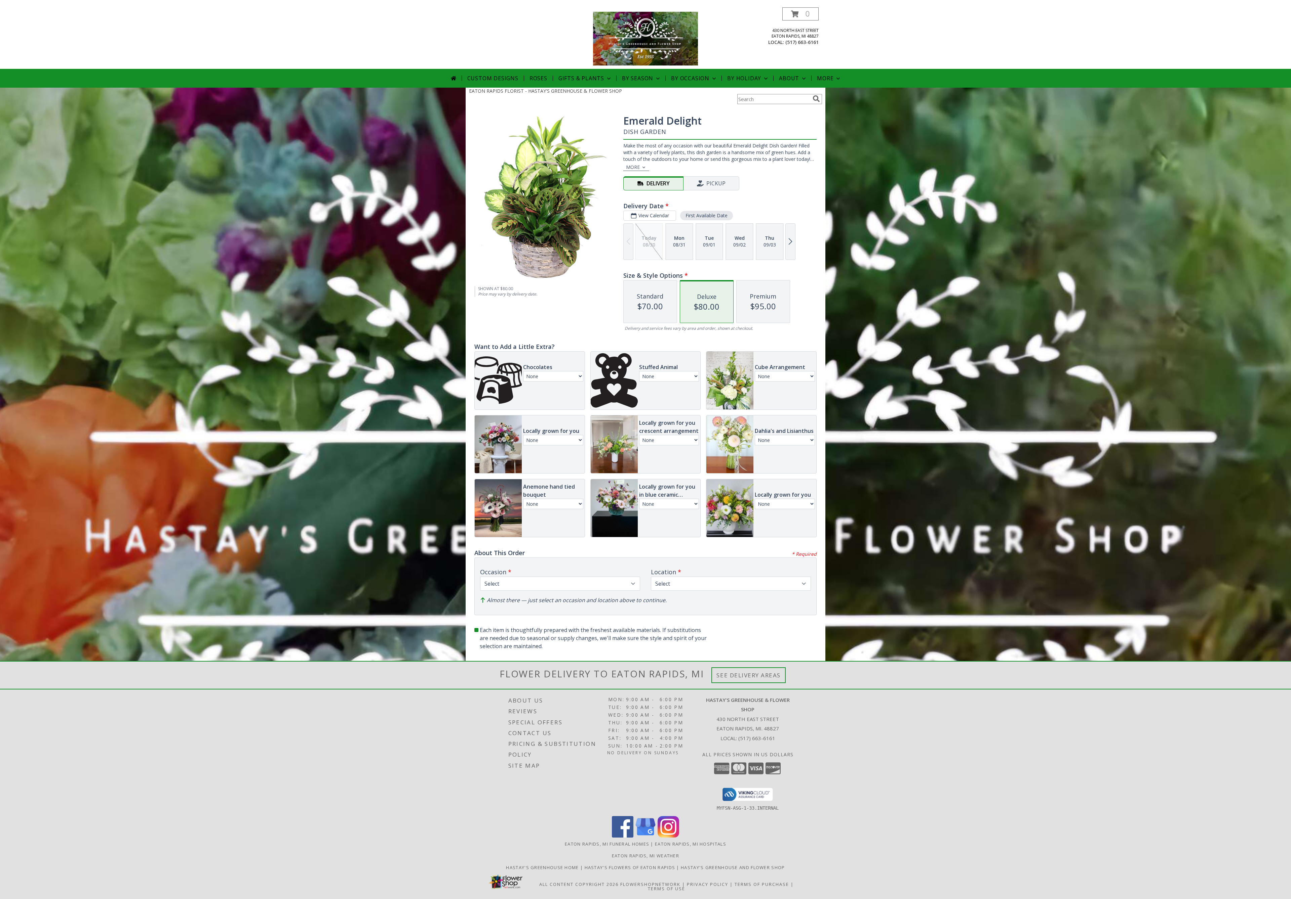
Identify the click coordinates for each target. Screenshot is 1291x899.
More (825, 78)
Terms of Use (666, 889)
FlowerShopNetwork (650, 884)
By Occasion (690, 78)
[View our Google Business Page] (645, 836)
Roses (538, 78)
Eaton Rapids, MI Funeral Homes (607, 844)
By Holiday (744, 78)
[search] (816, 98)
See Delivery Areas (748, 675)
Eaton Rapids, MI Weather (645, 856)
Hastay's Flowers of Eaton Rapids (631, 867)
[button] (800, 13)
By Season (637, 78)
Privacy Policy (707, 884)
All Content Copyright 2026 (579, 884)
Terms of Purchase (762, 884)
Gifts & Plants (581, 78)
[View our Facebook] (622, 836)
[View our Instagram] (668, 836)
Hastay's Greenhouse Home (543, 867)
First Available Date (707, 215)
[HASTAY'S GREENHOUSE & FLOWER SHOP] (645, 38)
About (789, 78)
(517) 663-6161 (802, 42)
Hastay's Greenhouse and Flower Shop (733, 867)
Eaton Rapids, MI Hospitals (690, 844)
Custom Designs (492, 78)
